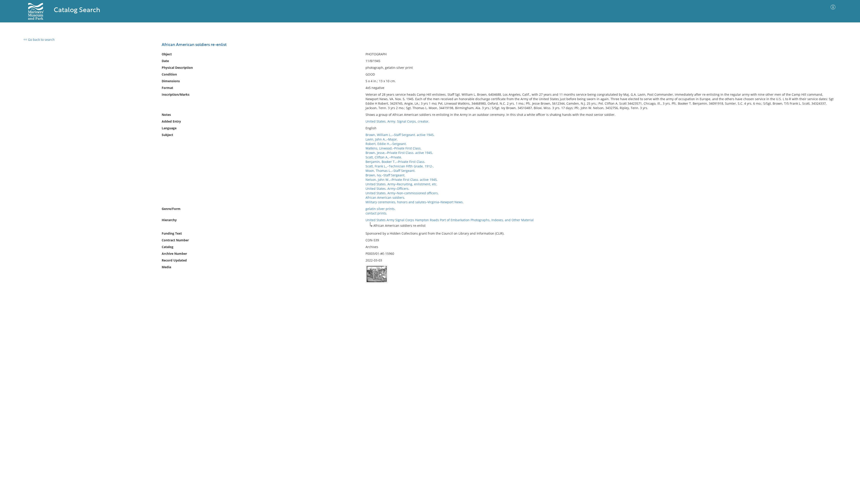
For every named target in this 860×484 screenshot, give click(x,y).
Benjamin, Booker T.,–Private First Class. (395, 162)
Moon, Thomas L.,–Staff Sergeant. (390, 171)
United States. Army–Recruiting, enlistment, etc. (401, 184)
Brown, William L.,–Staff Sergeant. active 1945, (400, 135)
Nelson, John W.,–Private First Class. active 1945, (402, 179)
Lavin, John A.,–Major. (382, 139)
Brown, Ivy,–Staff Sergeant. (385, 175)
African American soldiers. (385, 197)
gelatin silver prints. (381, 209)
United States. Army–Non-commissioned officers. (402, 193)
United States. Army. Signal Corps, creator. (397, 121)
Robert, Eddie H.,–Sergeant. (386, 144)
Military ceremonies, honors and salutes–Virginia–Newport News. (415, 202)
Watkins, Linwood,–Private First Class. (393, 148)
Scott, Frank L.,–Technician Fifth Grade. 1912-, (400, 166)
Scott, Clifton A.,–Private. (384, 157)
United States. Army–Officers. (387, 188)
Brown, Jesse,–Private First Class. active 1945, (399, 153)
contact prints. (376, 213)
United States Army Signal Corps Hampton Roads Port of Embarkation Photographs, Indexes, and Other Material (450, 220)
